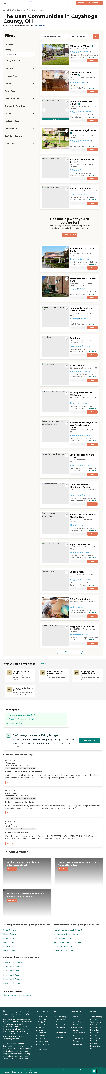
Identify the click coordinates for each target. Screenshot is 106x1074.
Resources (42, 1027)
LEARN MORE (92, 57)
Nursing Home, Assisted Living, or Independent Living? (23, 865)
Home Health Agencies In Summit (68, 930)
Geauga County (9, 938)
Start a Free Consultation (89, 3)
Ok (94, 1071)
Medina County (9, 934)
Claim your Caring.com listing (17, 995)
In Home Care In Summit (64, 951)
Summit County (9, 930)
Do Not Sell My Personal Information (44, 1046)
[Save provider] (66, 46)
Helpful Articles (15, 723)
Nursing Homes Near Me (95, 1046)
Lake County (8, 942)
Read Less (43, 664)
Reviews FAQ (78, 1038)
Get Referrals (60, 1032)
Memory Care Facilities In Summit (67, 942)
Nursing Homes (19, 10)
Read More (12, 869)
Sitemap (41, 1036)
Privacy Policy (23, 1059)
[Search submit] (96, 36)
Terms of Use (8, 1059)
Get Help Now (69, 235)
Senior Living (8, 10)
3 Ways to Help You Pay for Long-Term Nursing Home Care (77, 865)
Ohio (28, 10)
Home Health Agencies (12, 963)
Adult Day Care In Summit (65, 946)
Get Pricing (92, 60)
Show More (69, 652)
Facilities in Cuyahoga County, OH (22, 715)
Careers (76, 1041)
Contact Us (77, 1044)
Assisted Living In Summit (64, 938)
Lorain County (9, 951)
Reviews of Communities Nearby (22, 719)
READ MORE (40, 26)
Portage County (10, 946)
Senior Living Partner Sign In (60, 1019)
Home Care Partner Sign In (60, 1027)
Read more (10, 782)
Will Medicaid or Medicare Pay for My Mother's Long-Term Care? (25, 896)
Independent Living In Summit (66, 934)
